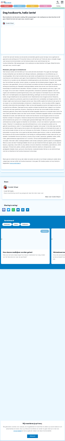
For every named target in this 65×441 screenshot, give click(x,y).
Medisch (20, 6)
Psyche (32, 6)
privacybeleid (18, 431)
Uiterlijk (45, 6)
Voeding (58, 6)
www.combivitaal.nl (15, 163)
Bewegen (6, 6)
